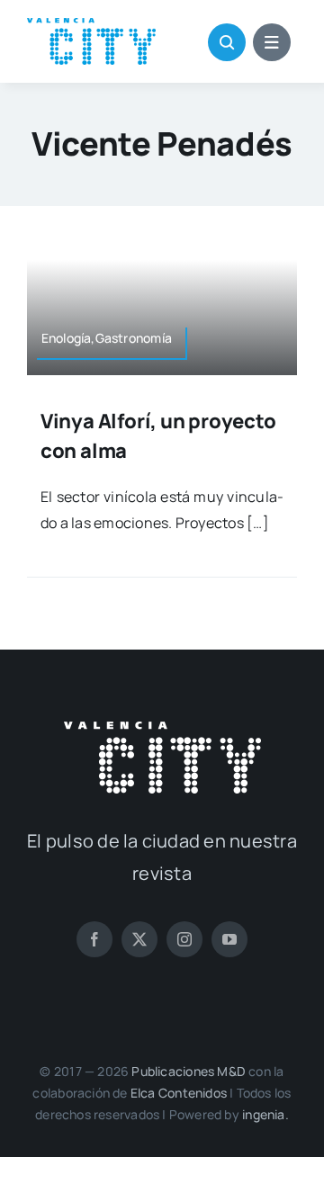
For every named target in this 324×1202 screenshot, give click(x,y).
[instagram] (184, 939)
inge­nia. (265, 1114)
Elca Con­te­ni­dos (178, 1092)
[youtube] (230, 939)
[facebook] (94, 939)
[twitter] (140, 939)
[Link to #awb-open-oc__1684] (272, 42)
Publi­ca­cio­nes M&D (188, 1071)
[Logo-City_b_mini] (162, 729)
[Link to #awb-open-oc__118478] (227, 42)
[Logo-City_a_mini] (91, 25)
